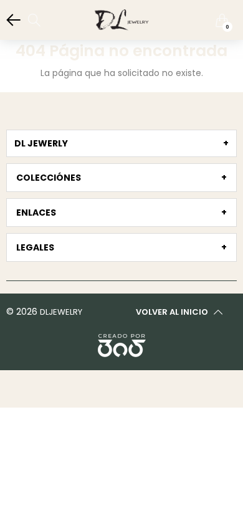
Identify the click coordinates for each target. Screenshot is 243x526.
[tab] (121, 143)
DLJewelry (61, 312)
